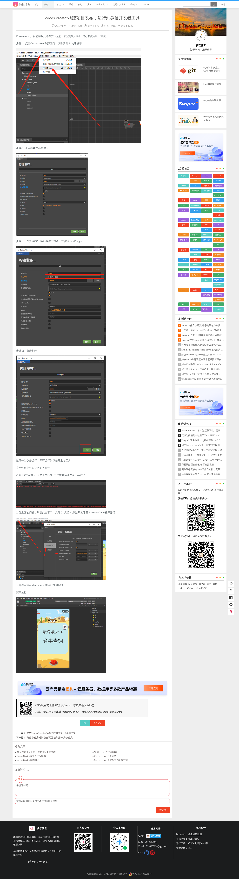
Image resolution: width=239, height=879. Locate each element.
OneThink (218, 225)
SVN (206, 220)
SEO (206, 269)
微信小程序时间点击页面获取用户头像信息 (50, 737)
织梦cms (218, 309)
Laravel (183, 260)
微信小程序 (206, 309)
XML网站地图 (195, 834)
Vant (206, 176)
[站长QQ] (231, 612)
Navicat (183, 185)
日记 (80, 4)
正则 (206, 280)
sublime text (183, 290)
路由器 (195, 225)
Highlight (218, 185)
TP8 (195, 185)
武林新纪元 (201, 588)
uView (218, 190)
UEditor (195, 269)
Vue (206, 230)
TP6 (206, 225)
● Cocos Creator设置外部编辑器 (30, 756)
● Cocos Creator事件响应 (27, 760)
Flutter (218, 210)
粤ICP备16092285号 (142, 873)
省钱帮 (133, 4)
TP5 (183, 304)
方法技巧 (183, 240)
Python (218, 290)
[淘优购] (231, 591)
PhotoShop (218, 295)
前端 (46, 4)
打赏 (84, 723)
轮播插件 (218, 285)
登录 (223, 4)
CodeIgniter (206, 235)
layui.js (206, 290)
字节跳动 (195, 191)
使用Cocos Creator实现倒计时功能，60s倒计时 (51, 732)
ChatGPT (146, 4)
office (195, 309)
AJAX (206, 304)
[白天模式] (231, 584)
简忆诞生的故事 (40, 862)
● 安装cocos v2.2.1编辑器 (104, 752)
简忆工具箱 (212, 584)
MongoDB (218, 195)
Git (218, 249)
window (195, 264)
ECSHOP (206, 275)
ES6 (206, 200)
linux (184, 264)
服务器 (183, 275)
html (218, 260)
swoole (218, 230)
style (218, 275)
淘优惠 (202, 584)
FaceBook (218, 205)
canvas (206, 205)
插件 (183, 225)
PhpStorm (218, 280)
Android (195, 249)
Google (195, 176)
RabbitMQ (195, 220)
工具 (195, 290)
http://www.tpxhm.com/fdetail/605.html (102, 711)
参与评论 (162, 809)
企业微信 (206, 191)
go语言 (183, 250)
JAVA (206, 249)
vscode (218, 215)
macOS (206, 181)
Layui (195, 254)
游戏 (113, 25)
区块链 (218, 255)
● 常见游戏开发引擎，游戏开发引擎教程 (35, 752)
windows (218, 181)
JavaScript (218, 240)
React (207, 254)
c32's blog (190, 588)
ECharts (206, 264)
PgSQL (206, 185)
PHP (218, 304)
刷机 (206, 210)
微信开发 (195, 275)
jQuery (218, 299)
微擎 (183, 200)
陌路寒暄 (192, 584)
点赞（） (98, 723)
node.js (206, 260)
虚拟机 (218, 235)
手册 (71, 4)
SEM (183, 210)
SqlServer (183, 190)
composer (218, 220)
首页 (37, 4)
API (183, 309)
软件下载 (206, 240)
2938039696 (151, 841)
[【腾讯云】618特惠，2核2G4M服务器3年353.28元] (92, 685)
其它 (89, 4)
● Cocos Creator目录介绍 (104, 756)
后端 (59, 4)
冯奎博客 (182, 584)
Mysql (195, 260)
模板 (218, 270)
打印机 (183, 176)
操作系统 (206, 295)
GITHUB (218, 264)
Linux (195, 181)
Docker (183, 220)
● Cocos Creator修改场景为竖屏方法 (110, 760)
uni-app (183, 205)
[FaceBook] (231, 598)
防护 (195, 240)
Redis (183, 235)
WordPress (195, 205)
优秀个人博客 (119, 4)
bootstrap (183, 269)
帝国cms (195, 235)
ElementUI (218, 176)
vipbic (181, 588)
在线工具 (100, 4)
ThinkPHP (195, 304)
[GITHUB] (231, 605)
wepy (195, 200)
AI (218, 245)
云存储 (195, 210)
